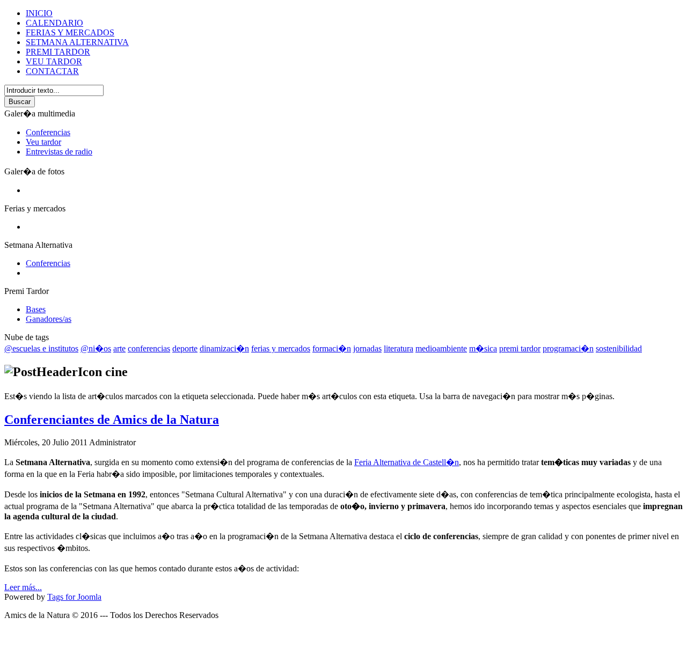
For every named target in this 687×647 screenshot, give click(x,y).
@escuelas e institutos (41, 348)
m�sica (483, 348)
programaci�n (568, 348)
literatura (398, 348)
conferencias (149, 348)
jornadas (367, 348)
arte (119, 348)
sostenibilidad (619, 348)
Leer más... (23, 587)
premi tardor (519, 348)
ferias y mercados (280, 348)
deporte (185, 348)
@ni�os (96, 348)
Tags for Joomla (74, 596)
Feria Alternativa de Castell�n (406, 462)
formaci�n (331, 348)
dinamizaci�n (224, 348)
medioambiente (441, 348)
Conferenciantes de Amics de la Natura (111, 420)
